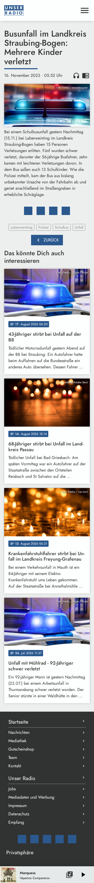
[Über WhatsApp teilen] (53, 211)
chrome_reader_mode (85, 75)
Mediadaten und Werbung (31, 797)
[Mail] (22, 839)
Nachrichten (19, 732)
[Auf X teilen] (41, 211)
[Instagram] (47, 839)
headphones (76, 75)
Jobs (12, 789)
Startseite (18, 722)
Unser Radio (21, 778)
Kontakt (14, 766)
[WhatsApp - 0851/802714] (72, 839)
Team (12, 757)
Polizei (43, 227)
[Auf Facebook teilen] (28, 211)
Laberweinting (21, 227)
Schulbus (62, 227)
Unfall (79, 227)
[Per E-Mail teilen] (66, 211)
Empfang (16, 822)
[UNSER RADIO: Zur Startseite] (40, 10)
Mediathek (17, 741)
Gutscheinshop (21, 749)
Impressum (17, 806)
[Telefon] (59, 839)
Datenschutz (18, 814)
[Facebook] (34, 839)
